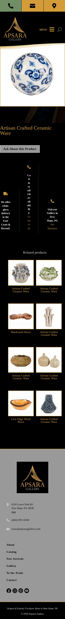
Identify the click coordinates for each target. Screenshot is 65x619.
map (14, 511)
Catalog (11, 551)
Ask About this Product (19, 149)
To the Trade (14, 572)
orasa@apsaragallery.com (26, 528)
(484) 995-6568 (20, 519)
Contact (11, 580)
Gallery (11, 565)
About (10, 544)
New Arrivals (15, 558)
